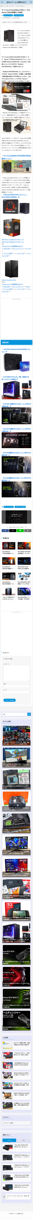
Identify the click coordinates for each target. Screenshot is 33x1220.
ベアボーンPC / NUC (18, 15)
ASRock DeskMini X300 (9, 280)
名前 (4, 683)
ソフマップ (19, 253)
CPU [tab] (24, 1140)
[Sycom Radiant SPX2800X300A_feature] (16, 133)
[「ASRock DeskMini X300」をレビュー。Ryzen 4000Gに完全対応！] (16, 214)
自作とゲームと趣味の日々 (16, 2)
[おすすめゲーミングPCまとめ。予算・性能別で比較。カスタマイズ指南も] (16, 399)
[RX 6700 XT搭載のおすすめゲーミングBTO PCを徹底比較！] (16, 447)
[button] (5, 530)
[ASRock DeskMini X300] (12, 277)
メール (5, 689)
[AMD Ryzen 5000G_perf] (16, 110)
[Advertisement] (16, 317)
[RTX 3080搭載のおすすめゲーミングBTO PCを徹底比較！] (16, 497)
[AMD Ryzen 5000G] (16, 93)
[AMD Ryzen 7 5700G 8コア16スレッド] (12, 237)
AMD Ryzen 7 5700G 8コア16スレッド (13, 239)
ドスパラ (28, 248)
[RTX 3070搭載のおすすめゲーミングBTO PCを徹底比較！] (16, 473)
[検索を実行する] (29, 714)
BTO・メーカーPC (8, 15)
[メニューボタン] (2, 2)
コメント (6, 664)
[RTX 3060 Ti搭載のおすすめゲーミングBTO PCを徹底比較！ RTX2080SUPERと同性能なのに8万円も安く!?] (16, 424)
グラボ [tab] (9, 1140)
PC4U (27, 287)
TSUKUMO (6, 248)
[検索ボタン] (31, 2)
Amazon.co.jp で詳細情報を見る (11, 246)
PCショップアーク (17, 248)
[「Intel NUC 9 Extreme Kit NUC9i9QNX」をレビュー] (16, 372)
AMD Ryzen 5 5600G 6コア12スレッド (13, 242)
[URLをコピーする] (27, 530)
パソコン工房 (7, 253)
